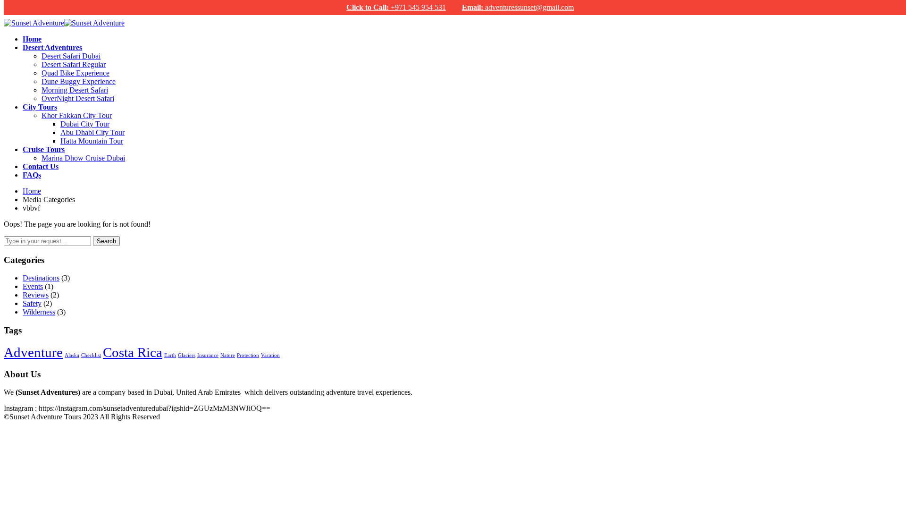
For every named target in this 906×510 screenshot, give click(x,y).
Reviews (36, 295)
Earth (170, 355)
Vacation (270, 355)
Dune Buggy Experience (79, 81)
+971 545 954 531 (396, 7)
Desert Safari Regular (74, 64)
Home (32, 39)
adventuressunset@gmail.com (518, 7)
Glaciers (186, 355)
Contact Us (41, 166)
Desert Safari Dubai (71, 56)
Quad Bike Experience (75, 73)
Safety (32, 303)
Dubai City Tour (84, 124)
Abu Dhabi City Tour (92, 132)
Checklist (91, 355)
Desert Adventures (52, 47)
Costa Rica (132, 352)
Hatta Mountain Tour (91, 141)
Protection (248, 355)
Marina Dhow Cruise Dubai (83, 158)
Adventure (33, 352)
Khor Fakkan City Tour (77, 115)
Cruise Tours (44, 149)
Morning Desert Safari (75, 90)
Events (33, 286)
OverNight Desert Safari (78, 98)
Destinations (41, 278)
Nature (227, 355)
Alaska (72, 355)
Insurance (207, 355)
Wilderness (39, 312)
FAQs (32, 175)
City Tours (40, 107)
